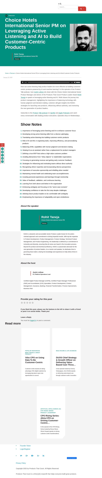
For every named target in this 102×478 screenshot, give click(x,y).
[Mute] (75, 82)
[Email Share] (2, 158)
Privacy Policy (21, 463)
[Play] (23, 82)
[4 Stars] (30, 303)
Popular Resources (32, 350)
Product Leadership (48, 412)
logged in (33, 320)
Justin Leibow (39, 92)
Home (7, 73)
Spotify (52, 113)
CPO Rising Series (47, 410)
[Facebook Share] (2, 155)
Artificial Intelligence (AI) (51, 408)
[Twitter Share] (2, 152)
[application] (51, 82)
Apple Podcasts (64, 113)
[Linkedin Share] (2, 149)
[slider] (78, 82)
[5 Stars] (33, 303)
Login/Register (25, 449)
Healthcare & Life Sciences (66, 350)
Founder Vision (25, 446)
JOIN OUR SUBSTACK (72, 458)
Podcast (12, 73)
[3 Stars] (27, 303)
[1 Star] (22, 303)
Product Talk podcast (40, 113)
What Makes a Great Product (32, 353)
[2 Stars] (24, 303)
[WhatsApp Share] (2, 161)
